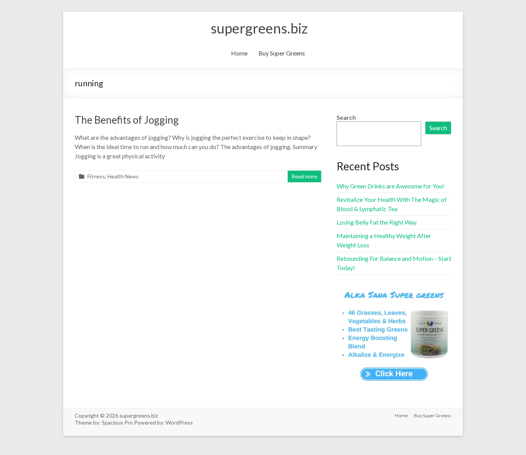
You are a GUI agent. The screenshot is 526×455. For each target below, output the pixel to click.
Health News (123, 176)
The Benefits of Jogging (127, 120)
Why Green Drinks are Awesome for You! (390, 186)
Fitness (96, 176)
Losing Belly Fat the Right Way (377, 222)
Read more (304, 176)
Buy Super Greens (281, 53)
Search (346, 117)
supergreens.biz (259, 28)
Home (239, 53)
